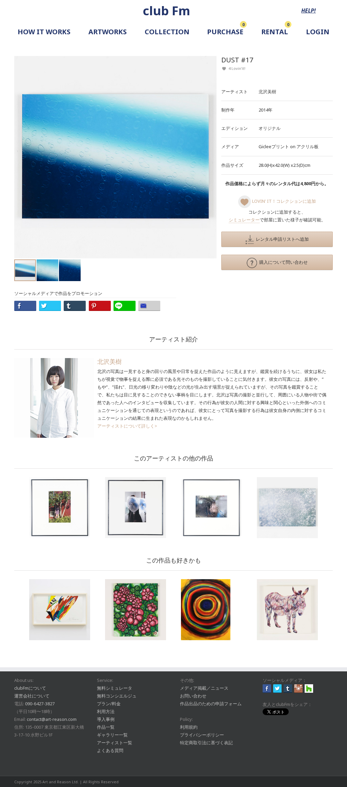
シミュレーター (244, 220)
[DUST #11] (287, 507)
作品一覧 (106, 727)
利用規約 (189, 727)
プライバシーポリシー (202, 735)
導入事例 (106, 719)
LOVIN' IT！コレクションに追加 (283, 201)
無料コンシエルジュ (117, 696)
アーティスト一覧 (114, 743)
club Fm (166, 10)
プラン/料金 (109, 704)
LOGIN (317, 32)
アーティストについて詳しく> (127, 426)
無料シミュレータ (114, 688)
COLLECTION (167, 32)
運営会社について (31, 696)
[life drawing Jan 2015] (59, 609)
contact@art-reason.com (52, 719)
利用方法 (106, 711)
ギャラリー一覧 (112, 735)
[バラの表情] (135, 609)
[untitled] (59, 507)
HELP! (308, 10)
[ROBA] (287, 609)
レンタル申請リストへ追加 (281, 239)
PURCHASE (225, 32)
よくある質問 (110, 750)
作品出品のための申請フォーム (211, 704)
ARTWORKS (107, 32)
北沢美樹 (267, 91)
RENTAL (274, 32)
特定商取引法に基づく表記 (206, 743)
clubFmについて (30, 688)
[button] (210, 157)
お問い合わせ (193, 696)
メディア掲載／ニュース (204, 688)
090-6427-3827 (40, 704)
